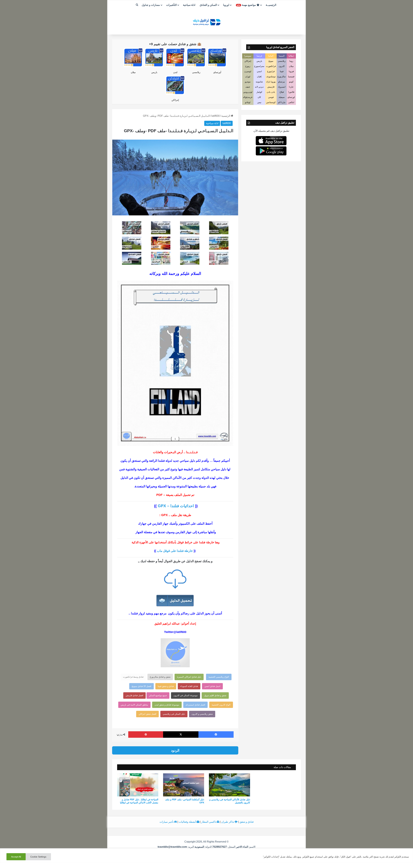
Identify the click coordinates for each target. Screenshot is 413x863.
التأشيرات (171, 5)
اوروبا (226, 5)
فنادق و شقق (247, 821)
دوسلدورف (271, 76)
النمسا (282, 56)
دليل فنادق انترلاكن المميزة (189, 677)
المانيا (270, 56)
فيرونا (291, 71)
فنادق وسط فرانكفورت (133, 677)
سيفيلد (282, 97)
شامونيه (259, 81)
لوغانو (247, 102)
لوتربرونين (247, 92)
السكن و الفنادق (208, 5)
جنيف (247, 87)
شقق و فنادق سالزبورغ (160, 677)
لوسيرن (247, 71)
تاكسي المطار (209, 821)
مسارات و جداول (151, 5)
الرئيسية (226, 115)
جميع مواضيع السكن (158, 695)
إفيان (259, 76)
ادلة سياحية (189, 5)
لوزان (247, 76)
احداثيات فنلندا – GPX (176, 506)
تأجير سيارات (167, 821)
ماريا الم (281, 102)
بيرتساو (281, 81)
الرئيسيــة (271, 5)
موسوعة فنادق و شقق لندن (167, 705)
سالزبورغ (281, 76)
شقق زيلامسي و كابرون (202, 714)
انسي (259, 71)
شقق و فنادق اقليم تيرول (215, 695)
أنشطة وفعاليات (188, 821)
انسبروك (282, 87)
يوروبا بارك (271, 81)
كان (259, 97)
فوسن (271, 97)
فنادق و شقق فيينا (166, 686)
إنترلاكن (175, 100)
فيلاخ (282, 92)
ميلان (133, 72)
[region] (206, 855)
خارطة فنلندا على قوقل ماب (175, 550)
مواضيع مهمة (247, 5)
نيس (259, 102)
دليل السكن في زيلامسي (174, 714)
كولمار (259, 92)
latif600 (215, 115)
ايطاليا (291, 56)
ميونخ (270, 61)
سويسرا (247, 56)
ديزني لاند (259, 87)
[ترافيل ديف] (206, 21)
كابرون (282, 66)
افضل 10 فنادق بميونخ (141, 686)
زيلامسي (196, 72)
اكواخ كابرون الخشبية (221, 705)
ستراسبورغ (259, 66)
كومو (291, 81)
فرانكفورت (271, 66)
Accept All (16, 856)
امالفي (291, 102)
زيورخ (247, 66)
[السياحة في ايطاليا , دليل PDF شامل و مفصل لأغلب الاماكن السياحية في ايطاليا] (137, 785)
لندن (175, 72)
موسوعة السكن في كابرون (185, 695)
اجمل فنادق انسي (212, 686)
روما (291, 61)
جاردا (291, 87)
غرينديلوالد (247, 97)
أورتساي (217, 72)
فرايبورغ (271, 71)
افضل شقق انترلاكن (147, 714)
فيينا (281, 71)
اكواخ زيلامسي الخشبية (218, 677)
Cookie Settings (38, 856)
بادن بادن (271, 92)
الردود (175, 750)
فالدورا (291, 92)
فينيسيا (291, 76)
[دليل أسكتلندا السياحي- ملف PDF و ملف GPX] (183, 785)
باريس (154, 72)
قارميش (270, 87)
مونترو (248, 81)
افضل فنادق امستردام (195, 705)
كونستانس (271, 102)
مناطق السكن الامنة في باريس (134, 705)
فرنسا (259, 56)
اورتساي (291, 97)
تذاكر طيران (228, 821)
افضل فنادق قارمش (134, 695)
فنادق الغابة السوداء (189, 686)
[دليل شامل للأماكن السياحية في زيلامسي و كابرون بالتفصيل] (229, 785)
